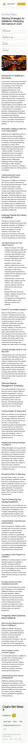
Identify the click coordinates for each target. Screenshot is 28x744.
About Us (5, 739)
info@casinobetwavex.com (12, 725)
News (7, 13)
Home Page (7, 721)
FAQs (21, 721)
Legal (20, 739)
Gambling (11, 13)
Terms (15, 739)
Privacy (11, 739)
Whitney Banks (7, 31)
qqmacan (4, 119)
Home (2, 13)
